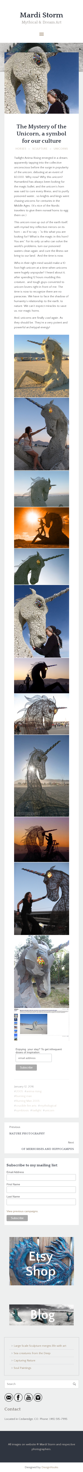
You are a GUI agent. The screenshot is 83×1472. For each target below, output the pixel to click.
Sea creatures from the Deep (32, 1353)
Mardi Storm (41, 15)
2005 (19, 1091)
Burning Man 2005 (28, 1101)
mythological (48, 1105)
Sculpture (39, 148)
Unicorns (61, 148)
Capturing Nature (24, 1360)
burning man (24, 1096)
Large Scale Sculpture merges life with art (40, 1345)
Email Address (15, 1172)
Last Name (13, 1196)
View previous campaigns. (22, 1211)
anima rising (34, 1091)
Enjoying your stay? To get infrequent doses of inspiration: (39, 1051)
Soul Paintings (22, 1368)
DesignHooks (50, 1467)
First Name (13, 1184)
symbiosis (22, 1110)
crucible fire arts (26, 1105)
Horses (20, 148)
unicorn (49, 1110)
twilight (36, 1110)
